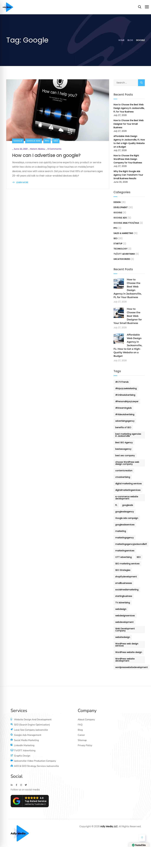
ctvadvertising (122, 477)
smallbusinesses (123, 583)
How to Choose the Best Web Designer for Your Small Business (129, 124)
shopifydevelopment (126, 576)
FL (116, 505)
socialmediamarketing (126, 589)
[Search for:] (129, 82)
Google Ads (33, 141)
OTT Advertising (123, 557)
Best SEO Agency (124, 442)
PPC (47, 141)
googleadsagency (124, 511)
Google (18, 141)
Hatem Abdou (37, 149)
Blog (130, 40)
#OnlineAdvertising (125, 394)
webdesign (120, 609)
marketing (120, 531)
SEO (56, 141)
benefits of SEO (123, 427)
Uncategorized (122, 259)
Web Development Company (125, 629)
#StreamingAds (123, 407)
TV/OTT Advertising (124, 253)
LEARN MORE (22, 182)
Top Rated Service (35, 801)
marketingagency (124, 537)
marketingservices (124, 550)
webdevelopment (124, 622)
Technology (121, 248)
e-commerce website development (126, 497)
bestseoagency (123, 448)
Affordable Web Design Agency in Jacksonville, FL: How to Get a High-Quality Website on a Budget (129, 141)
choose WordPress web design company (127, 463)
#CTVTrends (122, 381)
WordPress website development (125, 659)
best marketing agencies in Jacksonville (128, 434)
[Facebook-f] (16, 785)
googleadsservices (124, 524)
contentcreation (123, 470)
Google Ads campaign (126, 518)
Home (121, 40)
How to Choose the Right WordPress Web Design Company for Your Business (128, 159)
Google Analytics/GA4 (126, 222)
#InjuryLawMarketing (126, 388)
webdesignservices (125, 615)
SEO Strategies (122, 570)
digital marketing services (128, 483)
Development (121, 207)
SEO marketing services (127, 563)
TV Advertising (122, 602)
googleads (127, 505)
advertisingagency (124, 420)
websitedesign (122, 637)
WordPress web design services (126, 644)
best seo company (125, 455)
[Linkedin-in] (12, 785)
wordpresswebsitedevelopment (131, 667)
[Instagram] (21, 785)
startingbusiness (123, 596)
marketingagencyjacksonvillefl (131, 544)
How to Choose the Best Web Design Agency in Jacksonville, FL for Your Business (129, 108)
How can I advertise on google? (46, 155)
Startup (118, 243)
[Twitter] (26, 785)
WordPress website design (128, 652)
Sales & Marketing (123, 233)
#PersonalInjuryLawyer (126, 401)
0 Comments (54, 149)
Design (117, 202)
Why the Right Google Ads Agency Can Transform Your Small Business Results (128, 175)
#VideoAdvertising (124, 414)
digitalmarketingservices (128, 490)
